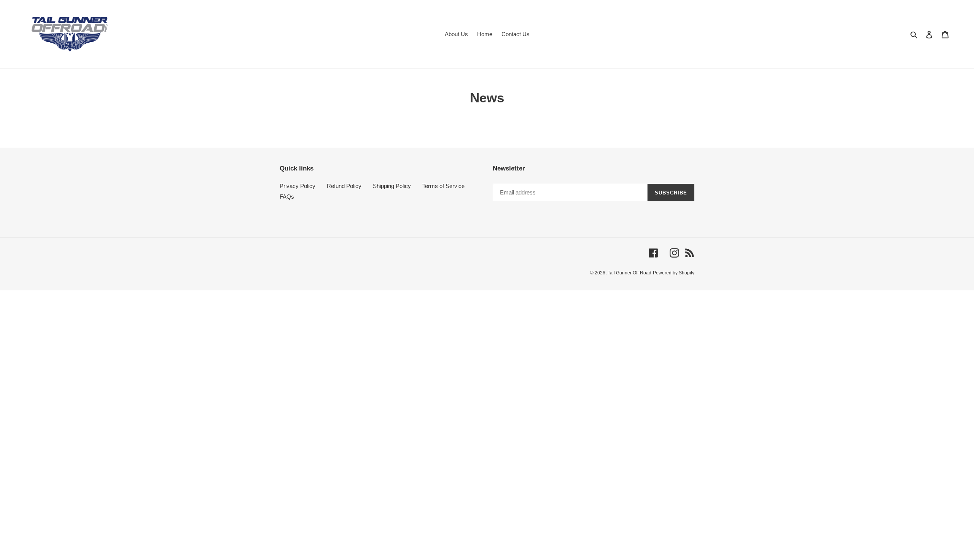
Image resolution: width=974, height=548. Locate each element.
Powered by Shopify (673, 273)
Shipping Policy (392, 186)
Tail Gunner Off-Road (629, 273)
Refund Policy (344, 186)
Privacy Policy (297, 186)
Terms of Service (443, 186)
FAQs (287, 196)
